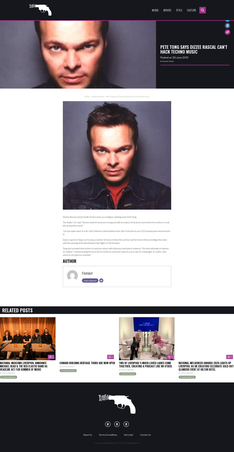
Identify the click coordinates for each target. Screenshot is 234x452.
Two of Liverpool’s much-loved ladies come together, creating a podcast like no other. (145, 364)
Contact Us (145, 434)
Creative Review (97, 96)
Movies (167, 10)
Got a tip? (128, 434)
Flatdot (87, 273)
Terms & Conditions (108, 434)
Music (155, 10)
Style (179, 10)
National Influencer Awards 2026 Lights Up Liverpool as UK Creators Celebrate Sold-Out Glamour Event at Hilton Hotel (206, 366)
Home (87, 96)
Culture (191, 10)
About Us (87, 434)
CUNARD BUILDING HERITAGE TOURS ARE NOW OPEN (87, 363)
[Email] (101, 280)
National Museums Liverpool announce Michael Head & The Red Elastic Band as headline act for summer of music (23, 366)
